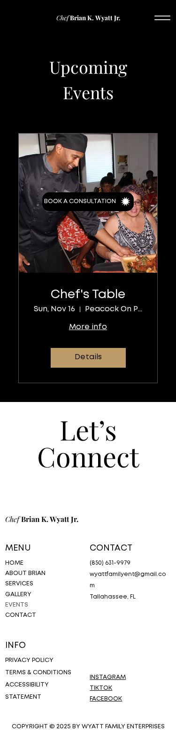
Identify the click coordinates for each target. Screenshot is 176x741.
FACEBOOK (106, 699)
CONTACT (20, 615)
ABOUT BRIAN (25, 573)
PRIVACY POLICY (29, 660)
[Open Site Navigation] (162, 17)
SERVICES (19, 583)
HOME (14, 563)
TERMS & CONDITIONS (38, 672)
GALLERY (18, 594)
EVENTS (16, 604)
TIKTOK (101, 688)
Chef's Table (88, 294)
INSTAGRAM (108, 677)
